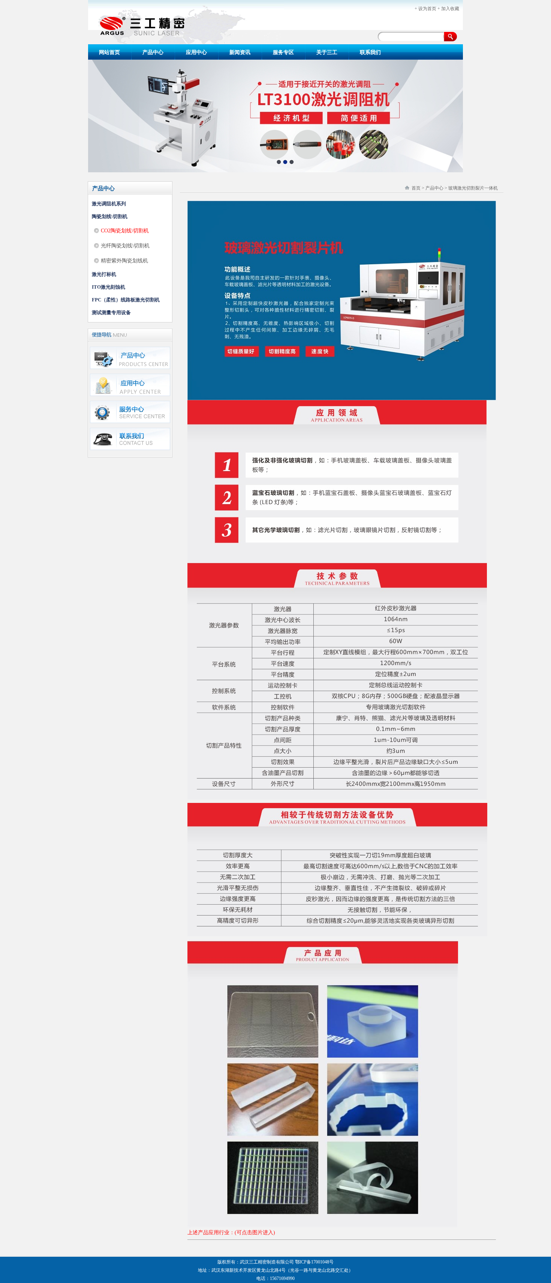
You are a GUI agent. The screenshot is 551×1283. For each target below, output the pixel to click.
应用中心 (196, 52)
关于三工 (326, 52)
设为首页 (427, 8)
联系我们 (370, 52)
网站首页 (109, 52)
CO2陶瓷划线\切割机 (125, 230)
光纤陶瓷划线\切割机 (125, 245)
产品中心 (152, 52)
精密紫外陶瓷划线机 (124, 261)
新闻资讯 (239, 52)
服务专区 (283, 52)
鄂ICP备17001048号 (314, 1262)
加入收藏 (450, 8)
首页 (416, 188)
